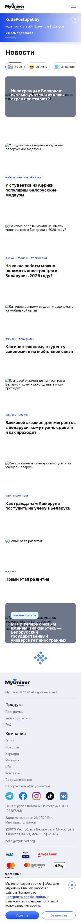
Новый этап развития (27, 579)
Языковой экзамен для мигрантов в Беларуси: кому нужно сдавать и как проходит (40, 427)
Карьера (12, 754)
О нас (9, 741)
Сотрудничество (18, 780)
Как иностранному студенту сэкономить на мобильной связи (39, 349)
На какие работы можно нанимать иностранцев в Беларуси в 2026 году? (31, 270)
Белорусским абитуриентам (27, 786)
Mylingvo (12, 760)
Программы (14, 712)
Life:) (9, 767)
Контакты (12, 773)
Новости (12, 747)
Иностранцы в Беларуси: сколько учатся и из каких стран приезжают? (38, 95)
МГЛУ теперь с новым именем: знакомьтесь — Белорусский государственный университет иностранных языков (38, 634)
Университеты (16, 718)
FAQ (8, 725)
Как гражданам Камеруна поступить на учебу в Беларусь (37, 506)
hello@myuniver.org (20, 841)
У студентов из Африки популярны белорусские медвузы (30, 190)
